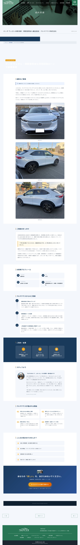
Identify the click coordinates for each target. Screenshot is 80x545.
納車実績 (10, 42)
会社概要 (23, 3)
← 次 (5, 515)
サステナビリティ (40, 3)
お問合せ (29, 537)
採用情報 (68, 3)
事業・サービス (30, 3)
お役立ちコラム (54, 3)
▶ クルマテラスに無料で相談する (40, 484)
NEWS (47, 3)
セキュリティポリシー (52, 537)
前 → (74, 515)
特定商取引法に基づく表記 (40, 541)
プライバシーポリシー (39, 537)
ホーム (6, 42)
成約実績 (62, 3)
